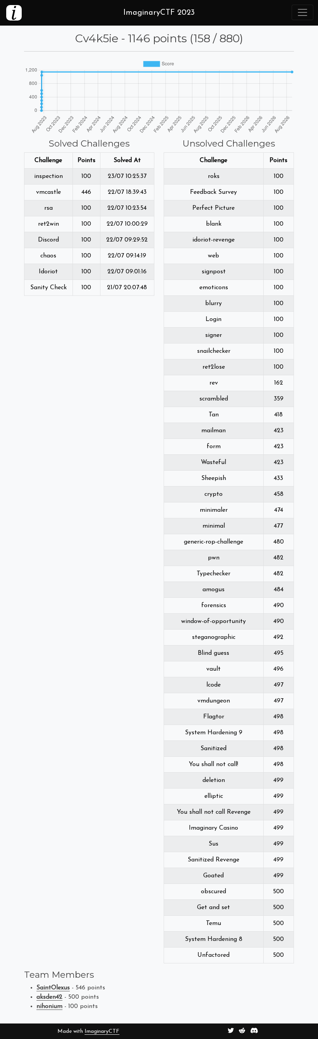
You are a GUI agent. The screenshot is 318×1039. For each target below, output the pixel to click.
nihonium (49, 1006)
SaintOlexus (53, 988)
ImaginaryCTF (102, 1031)
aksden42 (49, 997)
